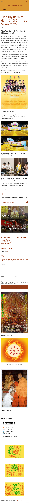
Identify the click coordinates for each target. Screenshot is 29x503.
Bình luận (3, 264)
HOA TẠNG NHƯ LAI (22, 237)
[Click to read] (14, 212)
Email (16, 276)
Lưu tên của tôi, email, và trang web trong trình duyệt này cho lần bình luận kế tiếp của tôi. (14, 283)
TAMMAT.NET (19, 500)
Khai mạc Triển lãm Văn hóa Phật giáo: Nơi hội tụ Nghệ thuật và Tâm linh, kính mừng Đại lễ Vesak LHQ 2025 (7, 240)
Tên (2, 276)
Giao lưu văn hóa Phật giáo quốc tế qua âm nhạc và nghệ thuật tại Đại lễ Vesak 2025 (13, 228)
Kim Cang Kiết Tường (14, 5)
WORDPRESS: (5, 251)
